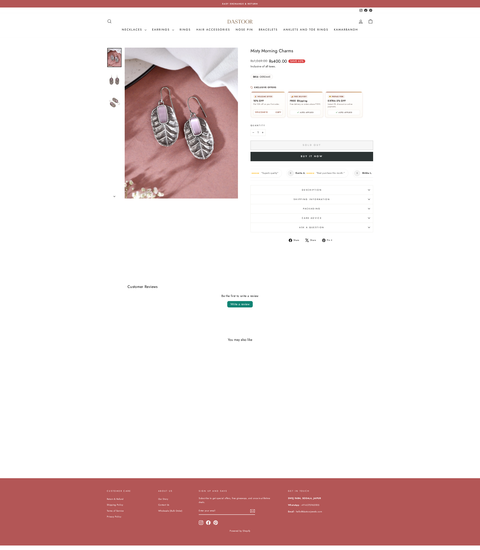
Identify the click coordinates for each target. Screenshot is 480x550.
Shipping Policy (115, 504)
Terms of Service (115, 510)
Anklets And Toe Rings (305, 30)
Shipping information (312, 199)
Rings (185, 30)
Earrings (161, 30)
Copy (278, 112)
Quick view (138, 442)
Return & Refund (115, 499)
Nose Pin (244, 30)
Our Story (163, 499)
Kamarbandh (346, 30)
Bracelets (268, 30)
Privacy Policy (114, 516)
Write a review (240, 304)
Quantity (257, 125)
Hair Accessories (213, 30)
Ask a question (311, 227)
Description (312, 189)
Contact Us (163, 504)
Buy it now (312, 156)
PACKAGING (311, 208)
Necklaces (133, 30)
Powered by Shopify (240, 531)
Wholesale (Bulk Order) (170, 510)
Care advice (312, 218)
